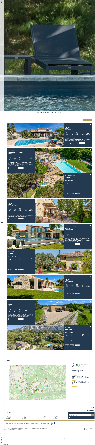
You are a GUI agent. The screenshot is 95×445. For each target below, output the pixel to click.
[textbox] (23, 116)
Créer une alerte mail (88, 120)
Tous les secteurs (8, 412)
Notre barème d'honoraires (35, 423)
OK (92, 415)
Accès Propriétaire (46, 423)
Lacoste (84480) (8, 418)
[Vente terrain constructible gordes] (35, 236)
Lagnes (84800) (23, 417)
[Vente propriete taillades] (35, 337)
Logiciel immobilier (90, 428)
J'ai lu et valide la (72, 417)
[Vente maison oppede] (35, 135)
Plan (41, 423)
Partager (77, 143)
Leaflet (57, 399)
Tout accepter (6, 441)
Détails (68, 143)
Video (72, 143)
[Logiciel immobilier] (85, 429)
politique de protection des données (78, 417)
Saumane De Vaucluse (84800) (41, 416)
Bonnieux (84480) (8, 417)
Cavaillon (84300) (55, 415)
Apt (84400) (23, 416)
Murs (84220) (39, 418)
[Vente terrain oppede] (35, 287)
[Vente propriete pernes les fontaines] (63, 160)
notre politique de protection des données (42, 440)
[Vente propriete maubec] (63, 261)
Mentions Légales (8, 423)
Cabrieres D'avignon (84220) (10, 415)
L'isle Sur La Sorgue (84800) (25, 415)
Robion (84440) (39, 415)
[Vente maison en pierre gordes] (35, 185)
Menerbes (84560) (8, 416)
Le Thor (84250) (55, 417)
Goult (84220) (55, 418)
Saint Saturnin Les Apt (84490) (41, 417)
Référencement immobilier (91, 429)
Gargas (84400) (23, 418)
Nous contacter (82, 143)
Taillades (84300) (55, 416)
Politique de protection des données (17, 423)
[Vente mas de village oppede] (63, 211)
